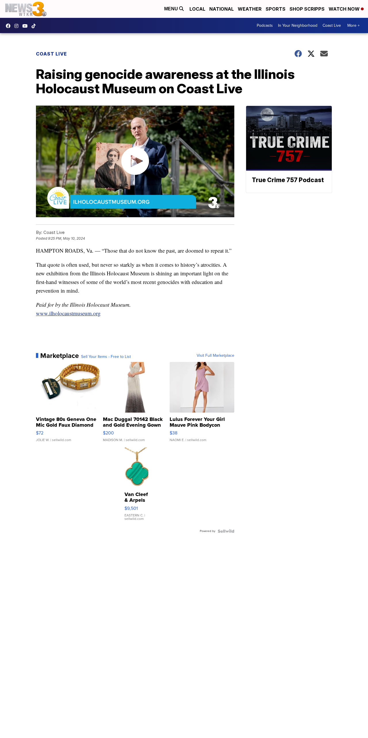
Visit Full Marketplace (215, 356)
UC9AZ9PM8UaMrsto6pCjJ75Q (26, 26)
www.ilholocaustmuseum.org (68, 313)
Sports (275, 9)
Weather (250, 9)
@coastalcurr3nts (35, 26)
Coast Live (332, 25)
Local (197, 9)
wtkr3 (17, 26)
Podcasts (265, 25)
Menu (171, 8)
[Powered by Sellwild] (226, 531)
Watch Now (345, 9)
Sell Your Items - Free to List (106, 357)
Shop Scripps (307, 9)
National (221, 9)
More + (353, 25)
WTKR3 (9, 26)
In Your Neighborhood (297, 25)
